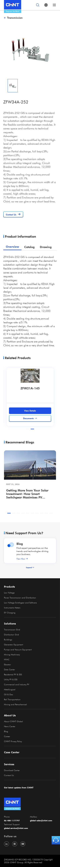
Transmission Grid (12, 629)
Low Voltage (9, 592)
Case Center (12, 752)
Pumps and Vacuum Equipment (18, 649)
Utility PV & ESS (10, 679)
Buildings (8, 639)
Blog (19, 544)
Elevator (7, 664)
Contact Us (9, 775)
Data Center (9, 669)
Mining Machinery (12, 654)
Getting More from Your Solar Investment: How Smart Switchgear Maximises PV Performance (27, 493)
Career (7, 736)
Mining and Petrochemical (15, 704)
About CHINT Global (13, 721)
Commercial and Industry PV (16, 684)
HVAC (7, 659)
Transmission (14, 18)
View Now (20, 558)
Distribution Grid (11, 634)
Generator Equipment (13, 644)
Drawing (46, 247)
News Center (9, 726)
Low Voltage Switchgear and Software (20, 602)
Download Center (12, 770)
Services (9, 764)
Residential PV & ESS (13, 674)
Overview (12, 246)
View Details (30, 410)
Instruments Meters (12, 607)
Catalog (29, 247)
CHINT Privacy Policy (13, 741)
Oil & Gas (8, 694)
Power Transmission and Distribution (20, 597)
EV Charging (9, 612)
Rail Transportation (12, 699)
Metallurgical (9, 689)
